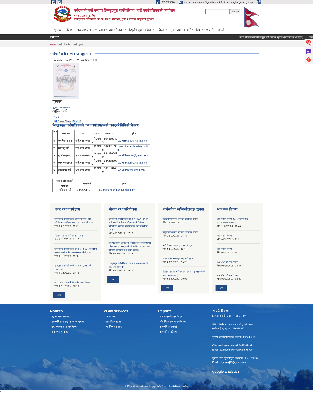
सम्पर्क (221, 30)
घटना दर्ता (110, 316)
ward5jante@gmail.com (131, 170)
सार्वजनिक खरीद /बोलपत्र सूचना (68, 321)
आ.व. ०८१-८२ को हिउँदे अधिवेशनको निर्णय (72, 282)
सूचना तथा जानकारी (180, 30)
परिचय (69, 30)
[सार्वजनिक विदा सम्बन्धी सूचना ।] (66, 80)
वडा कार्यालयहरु (85, 30)
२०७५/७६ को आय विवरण (227, 275)
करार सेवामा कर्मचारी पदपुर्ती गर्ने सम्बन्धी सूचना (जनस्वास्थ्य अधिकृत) (265, 37)
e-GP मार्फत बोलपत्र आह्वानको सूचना (178, 245)
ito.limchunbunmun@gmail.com (116, 189)
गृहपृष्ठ (57, 30)
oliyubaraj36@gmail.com (233, 362)
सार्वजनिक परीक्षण (168, 331)
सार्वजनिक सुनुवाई (168, 326)
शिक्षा (198, 30)
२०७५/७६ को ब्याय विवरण (227, 262)
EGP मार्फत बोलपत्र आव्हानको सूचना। (179, 258)
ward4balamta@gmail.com (133, 162)
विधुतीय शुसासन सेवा (140, 30)
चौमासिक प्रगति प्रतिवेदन (173, 321)
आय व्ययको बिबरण (224, 235)
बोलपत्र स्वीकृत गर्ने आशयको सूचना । (69, 235)
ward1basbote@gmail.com (133, 140)
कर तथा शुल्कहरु (60, 331)
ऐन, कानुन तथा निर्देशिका (64, 326)
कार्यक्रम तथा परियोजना (111, 30)
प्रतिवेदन (160, 30)
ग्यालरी (209, 30)
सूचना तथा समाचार (61, 107)
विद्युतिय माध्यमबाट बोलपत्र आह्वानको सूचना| (180, 219)
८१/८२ (55, 117)
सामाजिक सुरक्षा (113, 321)
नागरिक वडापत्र (113, 326)
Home (53, 44)
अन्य (59, 295)
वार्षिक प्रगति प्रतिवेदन (171, 316)
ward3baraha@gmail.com (133, 155)
